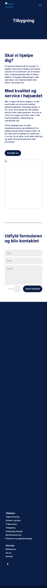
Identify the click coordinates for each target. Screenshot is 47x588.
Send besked (32, 288)
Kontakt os (13, 153)
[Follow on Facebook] (8, 564)
